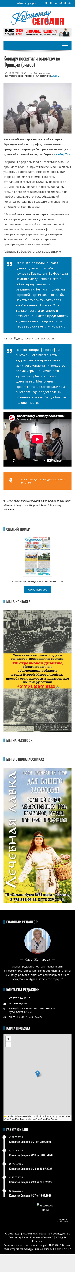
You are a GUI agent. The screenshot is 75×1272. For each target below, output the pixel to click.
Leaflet (9, 1116)
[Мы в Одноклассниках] (65, 3)
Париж (34, 505)
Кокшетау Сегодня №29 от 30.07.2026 (30, 1169)
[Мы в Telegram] (60, 3)
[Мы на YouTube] (70, 3)
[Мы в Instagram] (51, 3)
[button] (37, 1073)
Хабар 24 (56, 76)
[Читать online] (37, 555)
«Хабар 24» (62, 154)
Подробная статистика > (63, 1220)
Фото (43, 505)
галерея (51, 500)
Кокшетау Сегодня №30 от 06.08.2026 (30, 1155)
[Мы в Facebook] (42, 3)
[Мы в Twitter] (46, 3)
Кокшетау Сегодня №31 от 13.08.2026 (30, 1142)
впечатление (23, 500)
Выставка (38, 500)
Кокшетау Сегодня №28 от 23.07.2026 (30, 1182)
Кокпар (9, 505)
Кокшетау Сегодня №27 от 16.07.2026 (30, 1195)
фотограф (55, 505)
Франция (10, 509)
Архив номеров (37, 589)
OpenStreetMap (24, 1116)
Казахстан (64, 500)
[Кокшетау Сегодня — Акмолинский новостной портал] (37, 17)
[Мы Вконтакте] (55, 3)
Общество (22, 505)
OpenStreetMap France (46, 1119)
